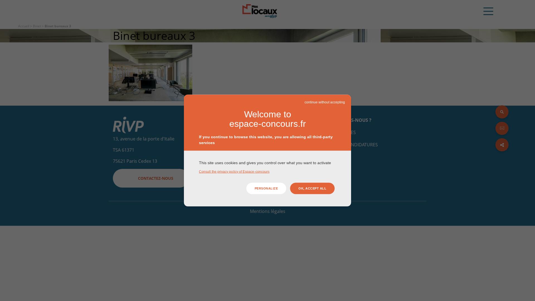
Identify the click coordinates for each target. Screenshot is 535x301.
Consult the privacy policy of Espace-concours (234, 171)
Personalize (266, 188)
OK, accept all (312, 188)
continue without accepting (325, 102)
